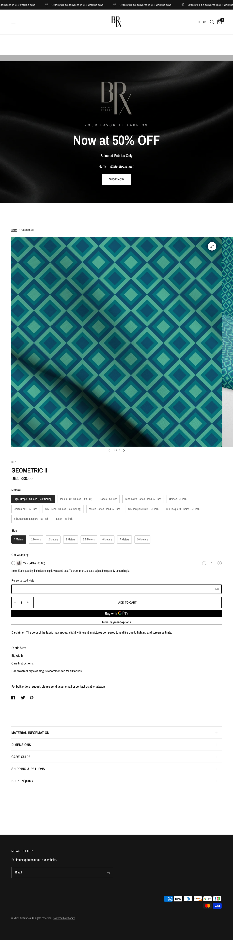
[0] (219, 22)
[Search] (212, 22)
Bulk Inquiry (22, 780)
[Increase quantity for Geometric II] (27, 602)
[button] (116, 179)
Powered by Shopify (64, 918)
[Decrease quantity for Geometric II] (15, 602)
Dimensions (21, 744)
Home (14, 230)
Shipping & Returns (28, 768)
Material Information (30, 732)
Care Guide (20, 756)
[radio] (33, 499)
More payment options (116, 622)
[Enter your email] (108, 872)
